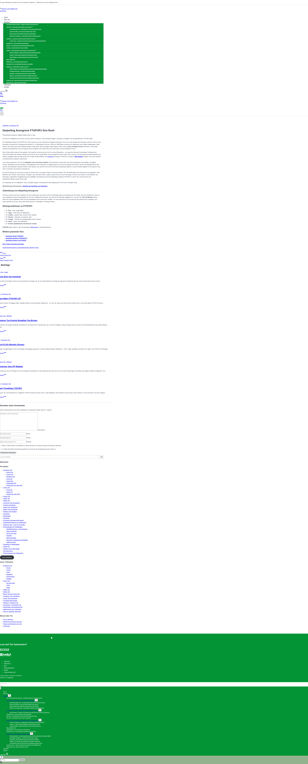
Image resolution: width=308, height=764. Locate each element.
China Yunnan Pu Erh (6, 259)
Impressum (7, 661)
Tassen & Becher (11, 531)
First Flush (35, 247)
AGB (5, 665)
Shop (1, 96)
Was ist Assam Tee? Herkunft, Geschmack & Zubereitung (23, 33)
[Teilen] (2, 683)
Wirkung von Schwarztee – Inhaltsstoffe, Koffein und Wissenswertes (25, 36)
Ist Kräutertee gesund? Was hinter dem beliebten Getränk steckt (24, 78)
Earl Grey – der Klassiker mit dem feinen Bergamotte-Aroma (20, 45)
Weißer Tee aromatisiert (10, 509)
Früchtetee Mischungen (10, 600)
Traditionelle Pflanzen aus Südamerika (14, 522)
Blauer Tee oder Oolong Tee (11, 594)
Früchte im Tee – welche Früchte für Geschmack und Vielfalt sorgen (21, 80)
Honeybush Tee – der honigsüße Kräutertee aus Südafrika (19, 64)
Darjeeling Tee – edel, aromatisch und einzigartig (17, 43)
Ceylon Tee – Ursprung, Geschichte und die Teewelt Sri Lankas (22, 710)
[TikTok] (10, 655)
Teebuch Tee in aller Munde (11, 549)
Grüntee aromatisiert (9, 505)
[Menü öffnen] (2, 114)
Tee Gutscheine (8, 551)
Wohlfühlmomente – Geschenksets (16, 529)
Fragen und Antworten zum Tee (12, 624)
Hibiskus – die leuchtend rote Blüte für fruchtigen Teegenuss (23, 75)
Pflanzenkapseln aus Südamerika (13, 553)
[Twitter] (5, 655)
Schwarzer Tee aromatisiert (11, 503)
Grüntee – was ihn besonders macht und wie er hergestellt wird (22, 720)
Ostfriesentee (10, 576)
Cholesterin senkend (15, 247)
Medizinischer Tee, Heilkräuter (12, 609)
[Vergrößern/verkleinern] (5, 683)
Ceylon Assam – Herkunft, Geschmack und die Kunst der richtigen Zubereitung (28, 41)
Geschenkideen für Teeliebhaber (12, 527)
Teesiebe (9, 535)
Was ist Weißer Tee (10, 59)
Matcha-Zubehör (11, 538)
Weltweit (9, 316)
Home (6, 17)
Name (28, 434)
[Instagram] (1, 655)
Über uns (7, 19)
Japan (6, 272)
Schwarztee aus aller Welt (14, 485)
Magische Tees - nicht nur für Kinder (14, 525)
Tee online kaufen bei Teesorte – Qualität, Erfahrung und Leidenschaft (22, 24)
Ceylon (8, 570)
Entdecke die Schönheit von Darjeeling (35, 186)
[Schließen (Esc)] (0, 683)
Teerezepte (6, 626)
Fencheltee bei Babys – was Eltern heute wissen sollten (22, 71)
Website (28, 442)
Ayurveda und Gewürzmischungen (13, 520)
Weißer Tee (6, 500)
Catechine (6, 247)
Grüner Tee (6, 487)
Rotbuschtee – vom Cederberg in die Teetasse (17, 61)
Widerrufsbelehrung (9, 667)
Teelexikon (7, 85)
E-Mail (28, 438)
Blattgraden (34, 227)
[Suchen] (101, 457)
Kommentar (42, 430)
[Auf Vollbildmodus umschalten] (4, 683)
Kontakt (6, 87)
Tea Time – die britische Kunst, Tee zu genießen (17, 47)
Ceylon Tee (9, 474)
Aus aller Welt (10, 583)
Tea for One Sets (11, 533)
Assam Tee (9, 472)
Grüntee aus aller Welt (13, 494)
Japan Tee (9, 492)
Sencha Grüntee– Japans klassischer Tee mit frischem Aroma (24, 57)
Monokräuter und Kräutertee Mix (13, 607)
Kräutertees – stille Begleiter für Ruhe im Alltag (18, 734)
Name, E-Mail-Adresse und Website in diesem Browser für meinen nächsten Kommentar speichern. (32, 445)
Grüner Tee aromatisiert (10, 598)
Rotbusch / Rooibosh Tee (10, 603)
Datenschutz (7, 663)
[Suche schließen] (1, 757)
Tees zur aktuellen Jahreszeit (12, 611)
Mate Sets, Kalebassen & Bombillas (17, 540)
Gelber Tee (6, 498)
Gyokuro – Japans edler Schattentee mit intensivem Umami (23, 55)
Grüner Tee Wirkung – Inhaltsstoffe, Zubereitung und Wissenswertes (25, 52)
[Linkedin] (7, 655)
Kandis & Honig (11, 542)
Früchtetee (6, 514)
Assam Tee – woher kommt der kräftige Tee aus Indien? (20, 700)
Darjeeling (6, 125)
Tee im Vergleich (8, 619)
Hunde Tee (6, 546)
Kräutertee (6, 518)
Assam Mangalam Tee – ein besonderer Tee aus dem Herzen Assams (25, 29)
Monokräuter (7, 516)
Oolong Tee (6, 496)
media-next (10, 677)
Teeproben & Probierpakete (11, 544)
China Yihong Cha (5, 254)
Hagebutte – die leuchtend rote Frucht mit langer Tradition (23, 73)
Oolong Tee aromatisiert (10, 507)
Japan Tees (9, 481)
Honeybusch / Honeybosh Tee (12, 605)
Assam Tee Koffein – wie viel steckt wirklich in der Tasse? (23, 31)
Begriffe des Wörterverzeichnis (12, 622)
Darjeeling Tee (27, 247)
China (8, 572)
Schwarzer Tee (14, 125)
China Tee (9, 479)
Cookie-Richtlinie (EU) (10, 672)
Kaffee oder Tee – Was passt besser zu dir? (16, 82)
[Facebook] (3, 655)
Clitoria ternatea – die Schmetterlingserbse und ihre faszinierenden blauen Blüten (28, 69)
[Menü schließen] (0, 688)
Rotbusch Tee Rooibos (10, 511)
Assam (8, 568)
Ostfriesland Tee (11, 483)
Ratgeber (5, 696)
